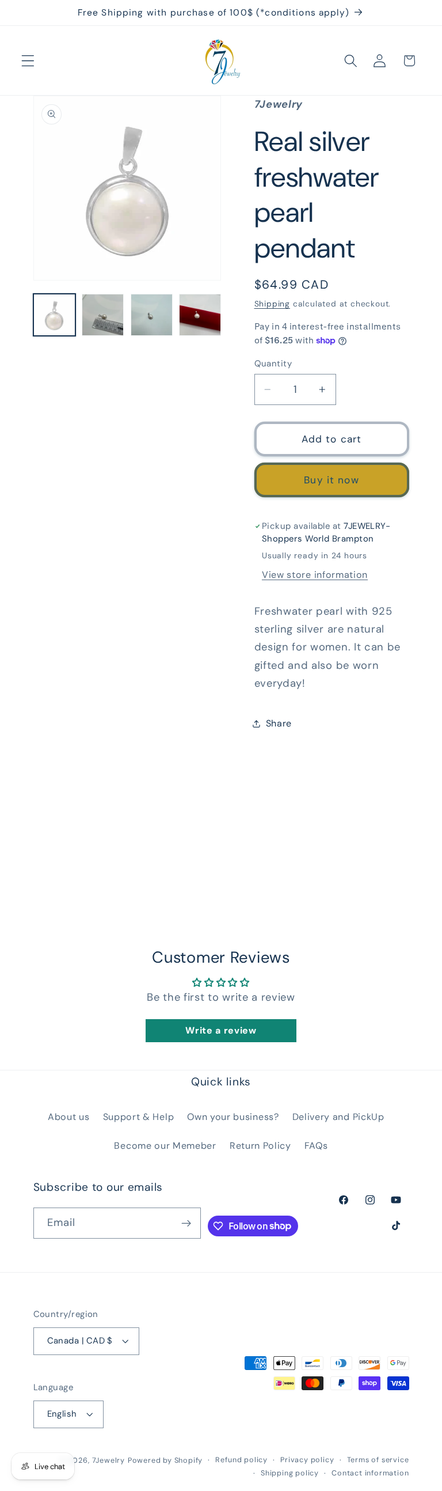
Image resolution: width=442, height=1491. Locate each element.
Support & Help (138, 1117)
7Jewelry (108, 1460)
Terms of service (378, 1459)
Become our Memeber (165, 1146)
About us (69, 1117)
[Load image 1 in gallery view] (54, 315)
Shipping (272, 303)
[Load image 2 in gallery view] (103, 315)
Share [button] (279, 723)
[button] (28, 60)
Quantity (273, 363)
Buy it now (331, 480)
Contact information (370, 1473)
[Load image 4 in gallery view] (200, 315)
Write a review (221, 1030)
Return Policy (260, 1146)
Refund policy (241, 1459)
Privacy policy (307, 1459)
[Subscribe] (186, 1223)
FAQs (316, 1146)
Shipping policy (290, 1473)
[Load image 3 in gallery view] (152, 315)
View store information (315, 575)
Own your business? (233, 1117)
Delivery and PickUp (338, 1117)
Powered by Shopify (165, 1460)
